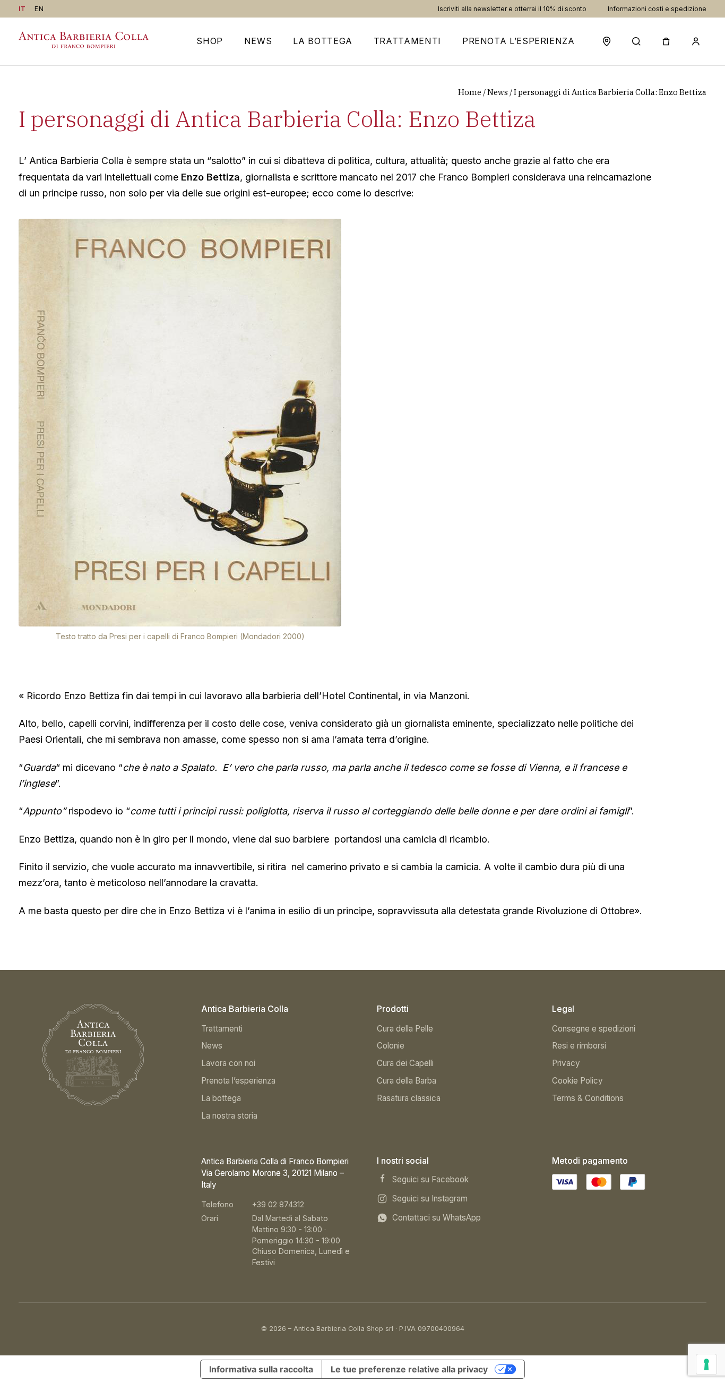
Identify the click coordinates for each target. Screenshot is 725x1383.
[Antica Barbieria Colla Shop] (93, 1054)
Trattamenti (407, 41)
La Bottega (322, 41)
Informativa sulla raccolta (261, 1369)
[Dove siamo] (606, 41)
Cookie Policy (577, 1081)
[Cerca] (636, 41)
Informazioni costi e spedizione (657, 9)
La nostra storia (229, 1116)
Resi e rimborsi (579, 1046)
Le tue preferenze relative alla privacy (409, 1369)
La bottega (221, 1098)
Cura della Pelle (405, 1029)
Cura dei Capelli (405, 1063)
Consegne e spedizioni (593, 1029)
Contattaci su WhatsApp (436, 1218)
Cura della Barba (406, 1081)
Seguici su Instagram (430, 1198)
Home (469, 92)
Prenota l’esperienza (518, 41)
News (258, 41)
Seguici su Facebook (430, 1179)
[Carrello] (666, 41)
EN (39, 9)
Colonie (390, 1046)
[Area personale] (695, 41)
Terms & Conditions (588, 1098)
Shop (209, 41)
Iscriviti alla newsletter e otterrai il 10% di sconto (512, 9)
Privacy (566, 1063)
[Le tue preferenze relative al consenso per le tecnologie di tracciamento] (706, 1364)
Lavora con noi (228, 1063)
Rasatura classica (409, 1098)
